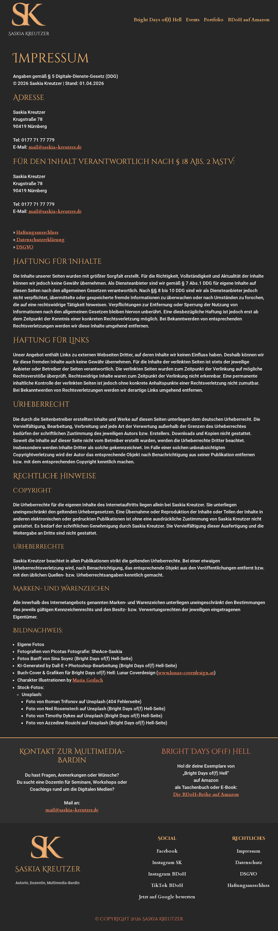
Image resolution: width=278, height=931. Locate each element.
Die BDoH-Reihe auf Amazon (206, 794)
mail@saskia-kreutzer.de (55, 147)
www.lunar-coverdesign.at (186, 673)
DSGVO (24, 247)
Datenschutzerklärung (40, 240)
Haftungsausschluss (37, 232)
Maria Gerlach (87, 680)
